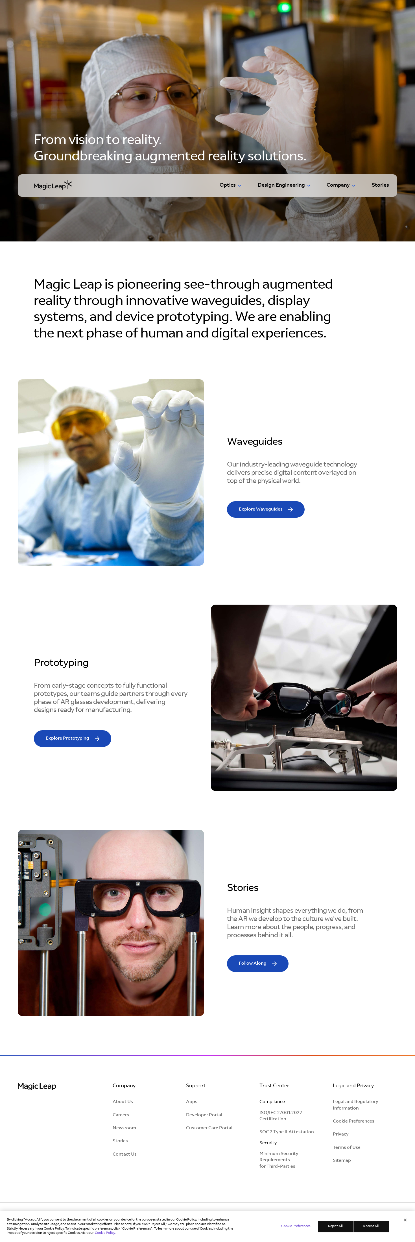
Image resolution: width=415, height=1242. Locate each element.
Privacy (340, 1134)
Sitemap (342, 1160)
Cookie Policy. (105, 1232)
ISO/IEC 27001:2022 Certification (280, 1116)
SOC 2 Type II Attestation (286, 1132)
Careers (121, 1115)
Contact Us (125, 1154)
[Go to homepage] (53, 184)
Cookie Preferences (353, 1121)
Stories (380, 185)
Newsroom (124, 1128)
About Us (123, 1102)
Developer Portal (204, 1115)
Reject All (335, 1226)
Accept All (371, 1226)
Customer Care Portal (209, 1128)
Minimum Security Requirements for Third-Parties (278, 1160)
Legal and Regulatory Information (355, 1105)
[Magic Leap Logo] (37, 1087)
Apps (191, 1102)
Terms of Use (347, 1147)
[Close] (405, 1220)
